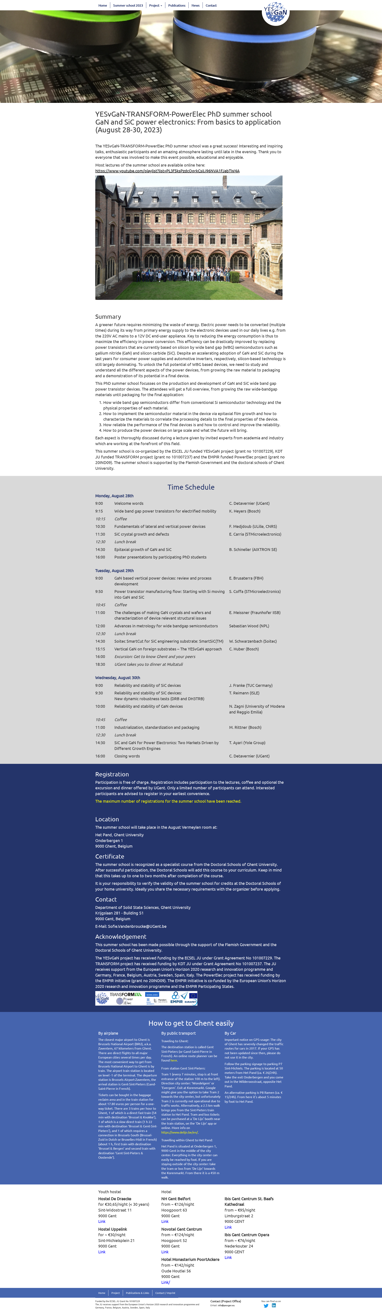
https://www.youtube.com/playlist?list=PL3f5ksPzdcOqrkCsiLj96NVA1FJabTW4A (167, 170)
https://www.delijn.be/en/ (179, 1132)
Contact (211, 5)
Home (102, 5)
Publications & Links (137, 1292)
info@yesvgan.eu (226, 1305)
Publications (176, 5)
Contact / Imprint (165, 1292)
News (196, 5)
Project (154, 5)
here (174, 1060)
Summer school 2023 (128, 5)
